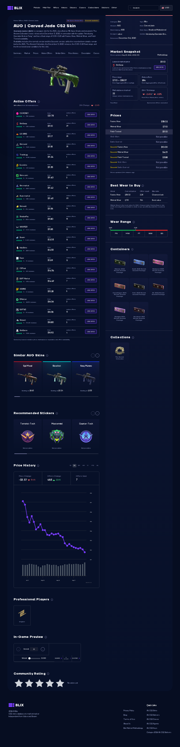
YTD (92, 465)
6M (83, 465)
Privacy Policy (129, 711)
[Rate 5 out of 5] (60, 683)
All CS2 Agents (153, 724)
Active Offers (46, 53)
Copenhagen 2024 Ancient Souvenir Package (120, 294)
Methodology (163, 55)
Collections (93, 7)
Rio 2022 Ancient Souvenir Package (158, 294)
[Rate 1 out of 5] (19, 683)
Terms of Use (129, 719)
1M (74, 465)
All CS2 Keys (152, 728)
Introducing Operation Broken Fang (156, 34)
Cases (82, 7)
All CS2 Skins (152, 711)
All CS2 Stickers (153, 715)
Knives (64, 7)
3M (79, 465)
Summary (17, 53)
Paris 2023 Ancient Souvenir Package (139, 294)
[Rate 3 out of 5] (39, 683)
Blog (125, 715)
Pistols (37, 7)
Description (86, 53)
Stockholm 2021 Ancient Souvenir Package (139, 318)
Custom (75, 658)
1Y (88, 465)
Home (16, 21)
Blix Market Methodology (133, 728)
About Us (127, 724)
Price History (73, 53)
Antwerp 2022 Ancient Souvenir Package (120, 270)
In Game (57, 658)
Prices (35, 53)
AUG (25, 21)
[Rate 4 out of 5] (50, 683)
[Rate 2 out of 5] (29, 683)
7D (70, 465)
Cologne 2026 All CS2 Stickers (159, 732)
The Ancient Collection (120, 358)
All (97, 465)
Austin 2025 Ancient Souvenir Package (139, 270)
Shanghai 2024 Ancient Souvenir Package (120, 318)
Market (27, 53)
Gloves (73, 7)
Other (114, 7)
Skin (119, 22)
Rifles (56, 7)
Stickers (105, 7)
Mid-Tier (47, 7)
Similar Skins (60, 53)
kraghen (22, 622)
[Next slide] (97, 355)
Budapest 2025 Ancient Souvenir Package (158, 270)
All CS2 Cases (153, 719)
